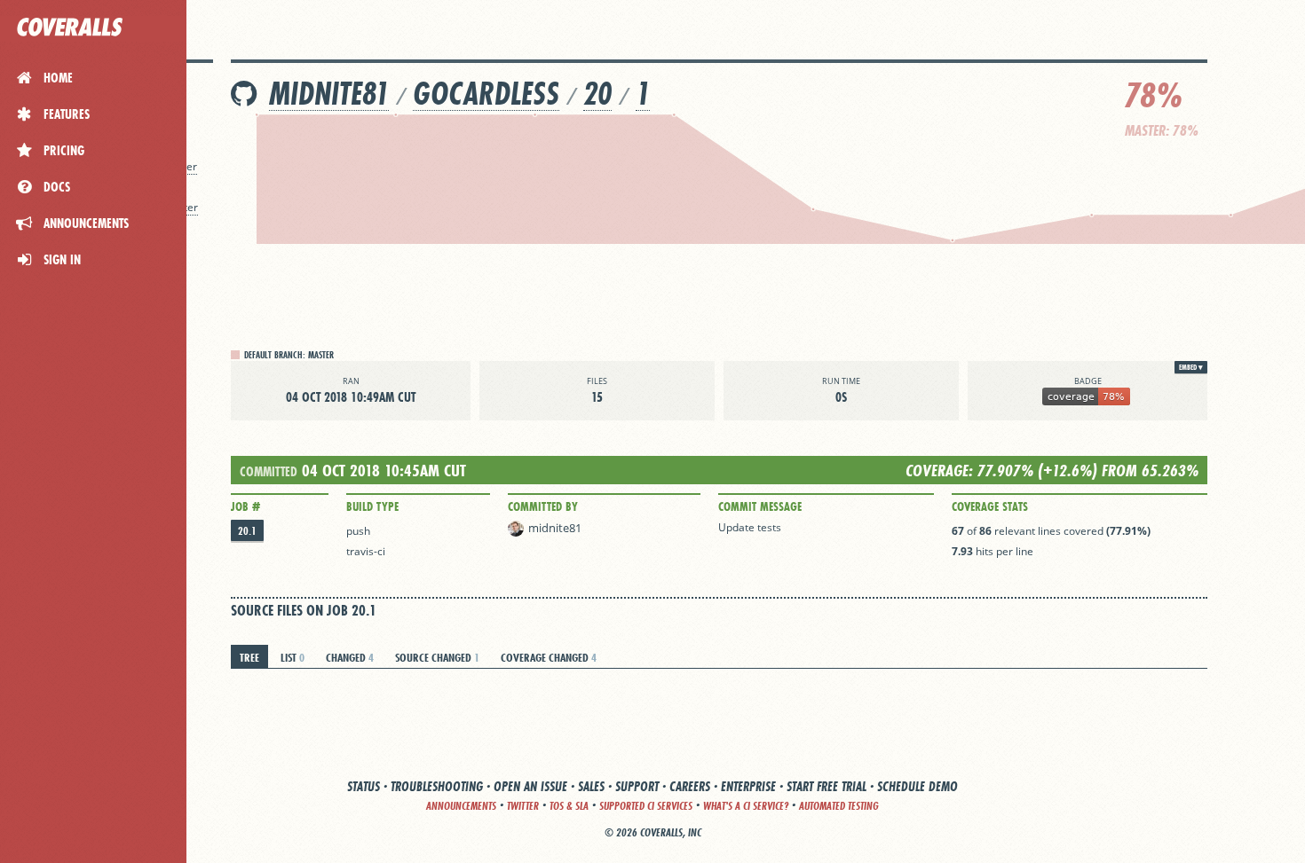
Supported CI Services (645, 805)
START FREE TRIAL (826, 786)
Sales (591, 786)
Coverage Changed (549, 657)
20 (597, 93)
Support (637, 786)
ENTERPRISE (748, 786)
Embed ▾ (1191, 367)
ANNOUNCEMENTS (461, 805)
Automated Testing (839, 805)
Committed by (543, 506)
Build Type (372, 506)
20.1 (247, 530)
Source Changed (437, 657)
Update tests (749, 527)
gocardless (486, 93)
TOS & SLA (569, 805)
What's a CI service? (745, 805)
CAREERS (689, 786)
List (292, 657)
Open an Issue (530, 786)
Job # (245, 506)
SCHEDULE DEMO (917, 786)
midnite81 (329, 93)
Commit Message (760, 506)
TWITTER (523, 805)
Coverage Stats (990, 506)
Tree (249, 657)
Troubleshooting (437, 786)
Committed (268, 471)
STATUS (363, 786)
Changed (350, 657)
